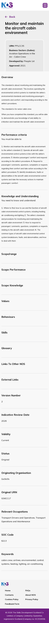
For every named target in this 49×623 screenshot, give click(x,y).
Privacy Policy (31, 599)
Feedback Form (12, 604)
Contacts (9, 595)
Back (12, 16)
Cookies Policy (11, 599)
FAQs (27, 590)
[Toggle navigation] (45, 5)
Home (7, 590)
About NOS (30, 595)
